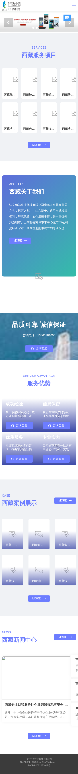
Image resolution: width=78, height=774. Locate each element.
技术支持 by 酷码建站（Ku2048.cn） (38, 762)
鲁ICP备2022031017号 (39, 765)
